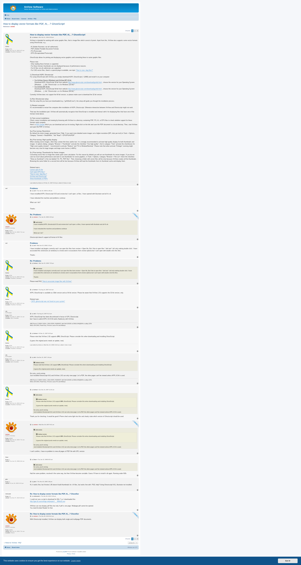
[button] (137, 30)
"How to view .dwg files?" (84, 70)
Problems (34, 188)
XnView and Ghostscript (38, 176)
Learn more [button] (76, 561)
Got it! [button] (287, 561)
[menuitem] (6, 15)
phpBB (65, 551)
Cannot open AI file (36, 170)
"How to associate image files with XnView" (57, 281)
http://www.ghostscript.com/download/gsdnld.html (85, 82)
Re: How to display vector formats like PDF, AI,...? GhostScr (54, 494)
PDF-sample (40, 124)
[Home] (14, 7)
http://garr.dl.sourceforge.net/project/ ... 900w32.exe (47, 501)
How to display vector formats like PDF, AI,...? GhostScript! (34, 24)
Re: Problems (35, 215)
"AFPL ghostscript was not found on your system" (48, 301)
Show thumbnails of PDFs (39, 178)
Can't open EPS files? (37, 172)
